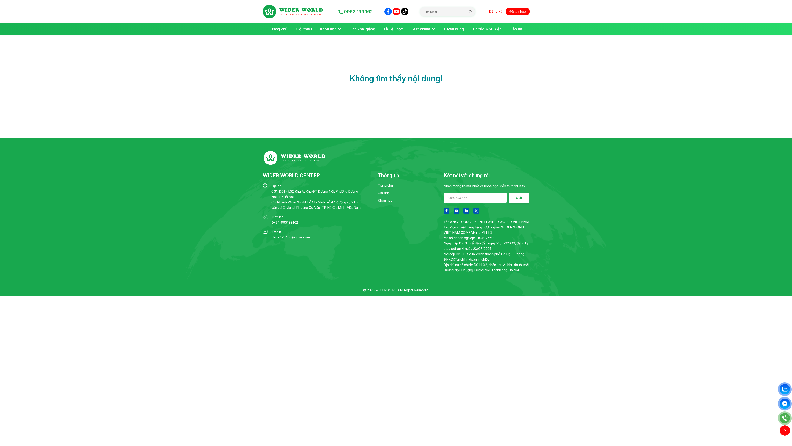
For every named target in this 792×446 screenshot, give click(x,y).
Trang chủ (279, 29)
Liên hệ (516, 29)
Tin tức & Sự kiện (486, 29)
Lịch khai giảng (362, 29)
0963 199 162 (358, 11)
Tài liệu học (393, 29)
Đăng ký (495, 11)
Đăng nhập (517, 11)
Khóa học (328, 29)
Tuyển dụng (453, 29)
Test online (420, 29)
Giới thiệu (304, 29)
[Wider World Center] (294, 11)
